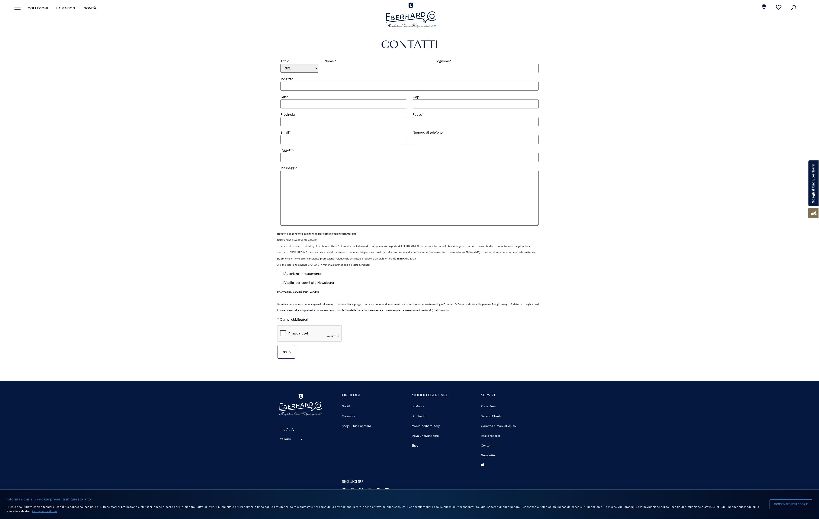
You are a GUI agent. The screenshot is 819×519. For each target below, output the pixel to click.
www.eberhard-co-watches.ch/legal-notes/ (504, 246)
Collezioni (38, 8)
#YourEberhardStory (425, 426)
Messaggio (288, 168)
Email (285, 132)
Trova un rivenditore (425, 436)
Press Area (488, 406)
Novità (90, 8)
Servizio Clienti (491, 416)
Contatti (486, 445)
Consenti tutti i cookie (791, 504)
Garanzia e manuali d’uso (498, 426)
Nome (330, 61)
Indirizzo (286, 79)
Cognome (443, 61)
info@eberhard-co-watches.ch (317, 310)
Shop (414, 445)
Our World (418, 416)
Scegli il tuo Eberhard (356, 426)
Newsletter (488, 455)
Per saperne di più (44, 511)
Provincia (287, 114)
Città (284, 97)
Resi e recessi (490, 436)
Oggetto (286, 150)
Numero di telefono (428, 132)
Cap (416, 97)
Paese (418, 114)
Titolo (284, 61)
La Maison (65, 8)
